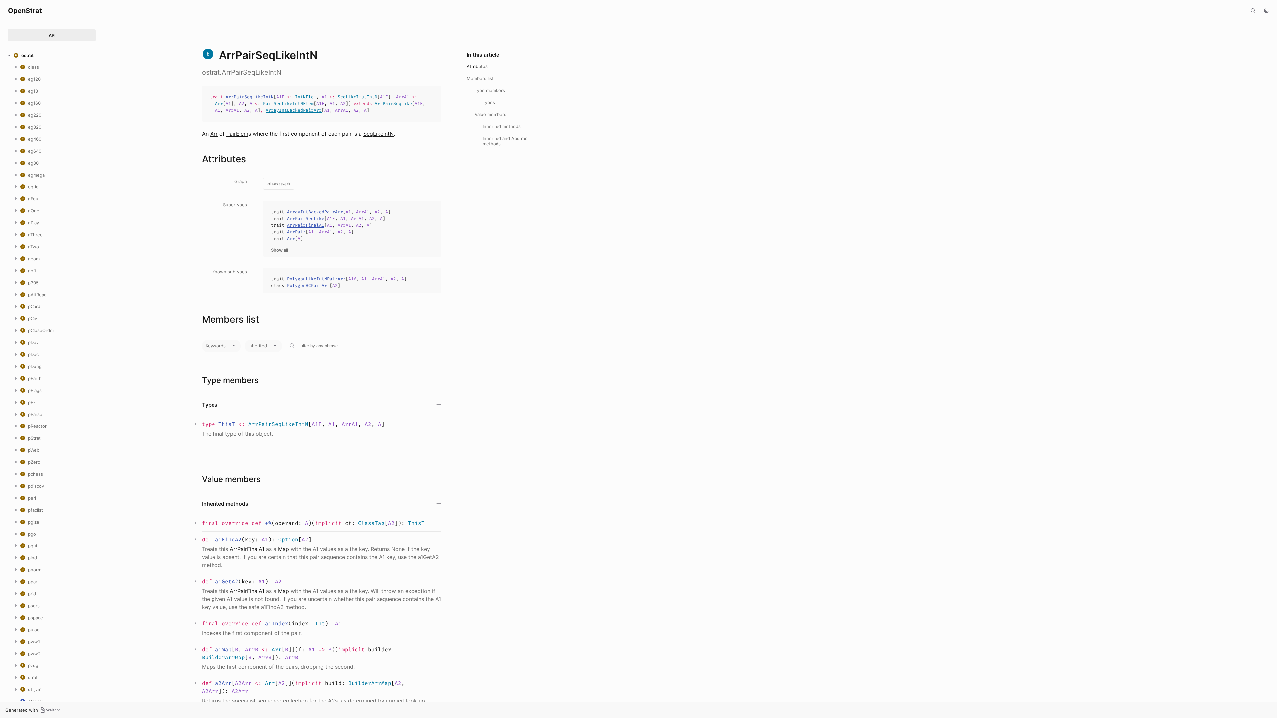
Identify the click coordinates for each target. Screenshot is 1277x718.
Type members (490, 90)
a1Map (223, 649)
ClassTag (371, 523)
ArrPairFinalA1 (305, 225)
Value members (490, 114)
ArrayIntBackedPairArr (294, 110)
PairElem (237, 133)
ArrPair (296, 232)
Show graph (278, 183)
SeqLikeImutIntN (357, 97)
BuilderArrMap (223, 657)
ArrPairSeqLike (393, 103)
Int (320, 623)
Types (489, 102)
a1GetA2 (226, 581)
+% (268, 523)
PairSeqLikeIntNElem (288, 103)
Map (283, 549)
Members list (480, 78)
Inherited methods (502, 126)
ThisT (226, 424)
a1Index (276, 623)
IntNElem (305, 97)
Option (288, 539)
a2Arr (223, 683)
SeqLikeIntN (378, 133)
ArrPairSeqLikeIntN (250, 97)
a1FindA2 (228, 539)
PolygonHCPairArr (308, 285)
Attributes (477, 66)
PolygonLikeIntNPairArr (316, 279)
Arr (219, 103)
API (52, 35)
